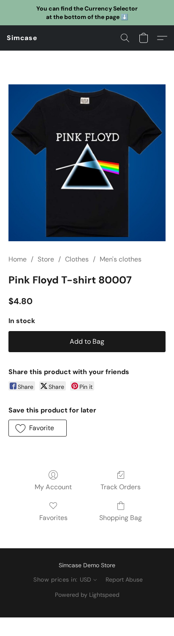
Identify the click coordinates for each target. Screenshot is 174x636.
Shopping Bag (120, 517)
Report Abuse (124, 579)
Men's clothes (120, 259)
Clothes (77, 259)
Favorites (53, 517)
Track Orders (121, 486)
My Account (53, 486)
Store (46, 259)
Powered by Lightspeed (87, 594)
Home (17, 259)
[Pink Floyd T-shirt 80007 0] (87, 162)
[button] (22, 38)
